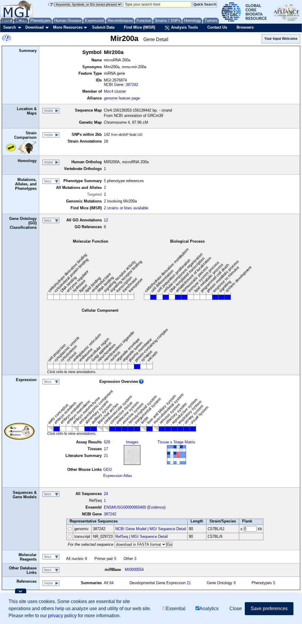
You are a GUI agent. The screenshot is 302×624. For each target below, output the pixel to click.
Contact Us (217, 27)
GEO (107, 469)
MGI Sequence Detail (168, 529)
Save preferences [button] (269, 608)
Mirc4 (108, 91)
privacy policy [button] (62, 615)
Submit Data (103, 27)
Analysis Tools (184, 27)
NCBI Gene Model (130, 529)
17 (106, 449)
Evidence (156, 507)
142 (107, 134)
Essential (176, 608)
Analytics (209, 608)
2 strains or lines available (126, 208)
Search (9, 27)
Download (34, 27)
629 (107, 442)
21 (106, 455)
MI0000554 (134, 569)
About (6, 20)
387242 (132, 84)
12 (106, 220)
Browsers (245, 27)
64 (111, 583)
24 (106, 493)
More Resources (68, 27)
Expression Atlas (117, 475)
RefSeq (121, 536)
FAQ (25, 20)
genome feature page (122, 98)
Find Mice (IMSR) (139, 27)
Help (16, 20)
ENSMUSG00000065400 (125, 507)
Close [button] (235, 608)
